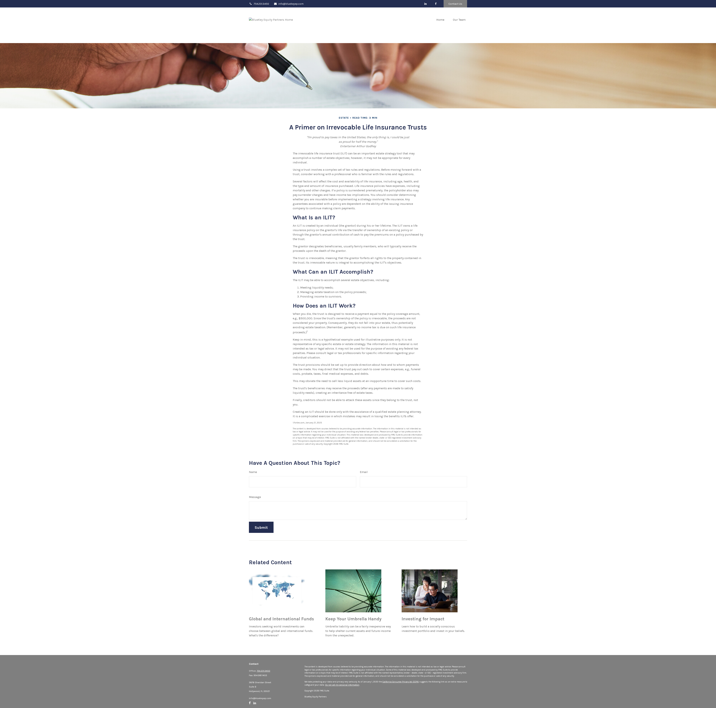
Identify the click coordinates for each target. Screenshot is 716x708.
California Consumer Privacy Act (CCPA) (400, 682)
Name (253, 472)
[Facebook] (435, 3)
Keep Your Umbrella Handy (353, 618)
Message (255, 497)
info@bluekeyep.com (291, 3)
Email (364, 472)
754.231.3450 (261, 3)
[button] (440, 20)
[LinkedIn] (425, 3)
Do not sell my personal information (342, 685)
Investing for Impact (423, 618)
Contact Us (455, 3)
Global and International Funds (281, 618)
